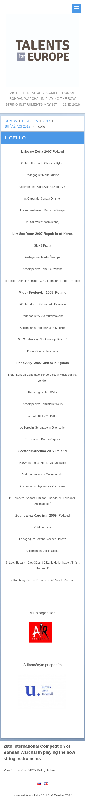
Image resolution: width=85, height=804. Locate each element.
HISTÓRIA (30, 121)
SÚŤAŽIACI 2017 (17, 126)
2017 (46, 121)
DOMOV (11, 121)
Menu (76, 8)
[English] (46, 783)
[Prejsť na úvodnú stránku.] (42, 45)
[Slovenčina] (39, 783)
